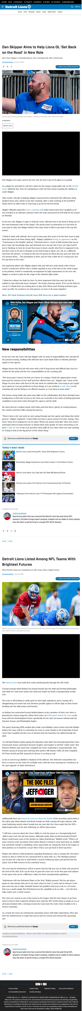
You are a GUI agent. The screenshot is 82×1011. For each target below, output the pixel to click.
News (10, 541)
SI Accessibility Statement (17, 992)
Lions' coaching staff (34, 210)
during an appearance (61, 239)
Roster (38, 12)
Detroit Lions (7, 126)
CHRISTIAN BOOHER (19, 513)
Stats (44, 12)
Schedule (31, 12)
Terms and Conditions (66, 988)
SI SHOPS (46, 2)
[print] (15, 530)
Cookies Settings (35, 992)
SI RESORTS (37, 2)
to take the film (13, 428)
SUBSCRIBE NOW (68, 2)
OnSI (25, 12)
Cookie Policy (33, 988)
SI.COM (4, 2)
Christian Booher (8, 62)
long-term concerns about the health (36, 818)
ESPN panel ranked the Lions (59, 715)
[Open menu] (3, 7)
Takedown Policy (49, 988)
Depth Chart (52, 12)
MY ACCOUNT (56, 2)
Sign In (77, 7)
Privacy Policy (13, 988)
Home (20, 12)
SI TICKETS (28, 2)
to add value (65, 386)
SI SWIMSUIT (18, 2)
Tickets (60, 12)
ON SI (10, 2)
